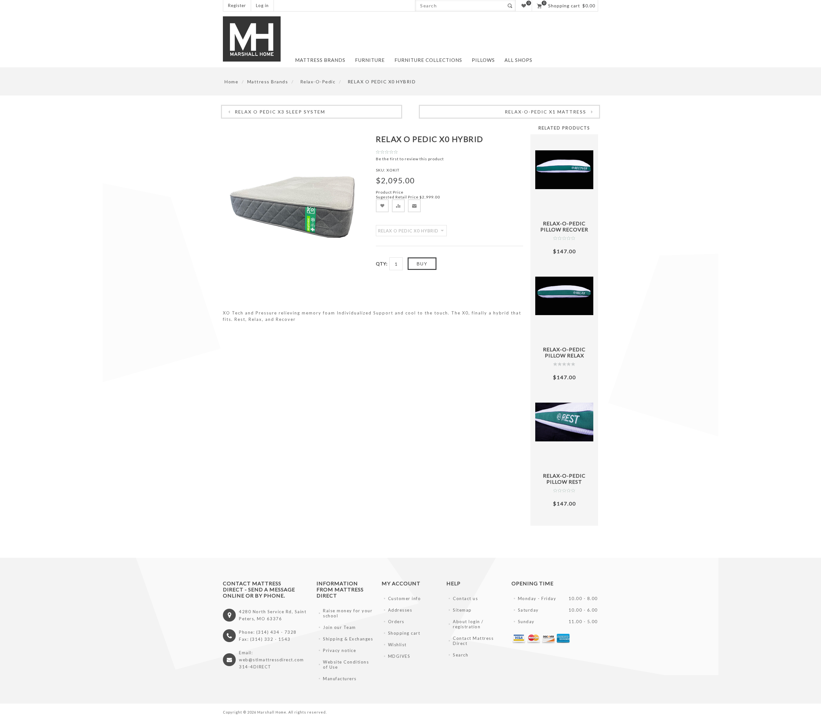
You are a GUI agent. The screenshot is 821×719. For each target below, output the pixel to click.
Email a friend (414, 205)
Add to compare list (398, 205)
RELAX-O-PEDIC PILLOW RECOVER (564, 226)
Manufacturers (340, 678)
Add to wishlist (382, 205)
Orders (396, 621)
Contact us (465, 598)
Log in (262, 5)
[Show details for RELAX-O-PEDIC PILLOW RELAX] (564, 296)
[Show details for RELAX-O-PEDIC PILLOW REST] (564, 422)
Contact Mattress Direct (473, 641)
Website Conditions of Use (346, 664)
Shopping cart (404, 633)
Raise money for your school (347, 613)
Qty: (382, 263)
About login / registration (468, 624)
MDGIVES (399, 656)
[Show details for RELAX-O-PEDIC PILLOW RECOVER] (564, 170)
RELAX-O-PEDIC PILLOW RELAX (564, 352)
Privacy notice (339, 650)
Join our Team (339, 627)
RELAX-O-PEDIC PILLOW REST (564, 478)
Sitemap (462, 610)
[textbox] (459, 5)
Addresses (400, 610)
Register (237, 5)
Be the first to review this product (410, 158)
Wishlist (397, 644)
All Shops (518, 60)
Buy (422, 263)
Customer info (404, 598)
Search (509, 5)
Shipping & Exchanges (348, 638)
